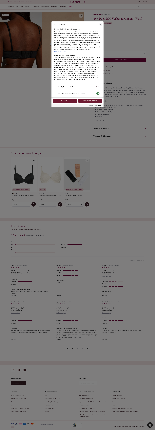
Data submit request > (60, 51)
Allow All (65, 101)
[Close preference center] (100, 24)
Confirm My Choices (90, 101)
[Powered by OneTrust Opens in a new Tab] (96, 105)
